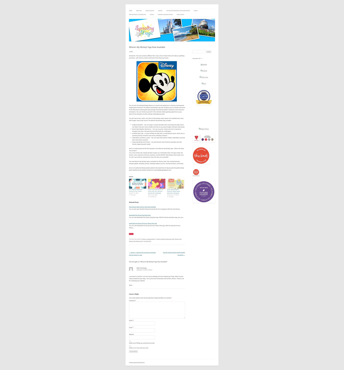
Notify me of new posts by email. (139, 348)
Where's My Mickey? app (135, 241)
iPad (173, 239)
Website (131, 334)
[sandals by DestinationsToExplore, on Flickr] (204, 64)
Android (163, 239)
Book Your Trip (150, 10)
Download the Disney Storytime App (140, 215)
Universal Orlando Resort (165, 14)
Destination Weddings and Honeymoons (178, 10)
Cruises (160, 10)
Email (131, 327)
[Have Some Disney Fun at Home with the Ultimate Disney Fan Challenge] (156, 184)
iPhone (176, 239)
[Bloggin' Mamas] (204, 129)
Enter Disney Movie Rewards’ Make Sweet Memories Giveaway (173, 191)
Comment (132, 300)
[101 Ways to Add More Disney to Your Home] (137, 184)
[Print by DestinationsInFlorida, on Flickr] (204, 83)
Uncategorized (150, 239)
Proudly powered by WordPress (137, 362)
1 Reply (131, 51)
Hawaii (152, 14)
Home (130, 10)
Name (131, 320)
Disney (196, 10)
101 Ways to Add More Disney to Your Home (135, 190)
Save (132, 234)
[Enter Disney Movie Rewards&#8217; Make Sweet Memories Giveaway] (175, 184)
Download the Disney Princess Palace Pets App (143, 223)
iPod (180, 239)
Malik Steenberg (141, 268)
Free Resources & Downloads (137, 14)
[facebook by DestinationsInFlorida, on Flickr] (204, 70)
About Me (139, 10)
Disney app (168, 239)
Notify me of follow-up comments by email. (142, 343)
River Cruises (180, 14)
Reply (130, 285)
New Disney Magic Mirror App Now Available (142, 207)
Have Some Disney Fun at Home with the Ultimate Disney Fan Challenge (155, 191)
